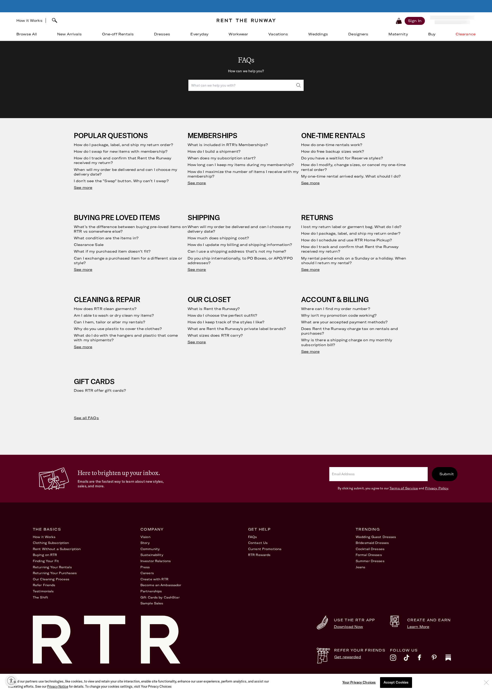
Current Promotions (264, 549)
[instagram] (397, 659)
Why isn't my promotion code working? (338, 315)
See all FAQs (86, 418)
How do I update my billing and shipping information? (240, 244)
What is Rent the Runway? (214, 308)
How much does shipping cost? (218, 238)
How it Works (29, 20)
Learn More (418, 626)
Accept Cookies (396, 682)
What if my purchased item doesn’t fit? (112, 251)
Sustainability (151, 555)
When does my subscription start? (221, 158)
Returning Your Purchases (55, 573)
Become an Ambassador (160, 585)
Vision (145, 537)
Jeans (360, 567)
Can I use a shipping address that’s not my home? (237, 251)
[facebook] (425, 659)
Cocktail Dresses (370, 549)
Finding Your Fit (46, 561)
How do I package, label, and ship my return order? (123, 144)
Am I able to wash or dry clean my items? (114, 315)
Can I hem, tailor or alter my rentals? (109, 322)
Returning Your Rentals (52, 567)
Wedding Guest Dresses (376, 537)
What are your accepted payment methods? (344, 322)
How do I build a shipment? (214, 151)
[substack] (452, 659)
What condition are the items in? (106, 238)
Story (145, 543)
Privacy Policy (436, 488)
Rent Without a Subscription (57, 549)
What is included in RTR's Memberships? (228, 144)
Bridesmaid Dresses (372, 543)
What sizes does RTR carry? (215, 335)
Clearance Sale (89, 244)
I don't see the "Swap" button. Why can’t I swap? (121, 181)
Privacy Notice (57, 686)
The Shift (40, 597)
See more (83, 187)
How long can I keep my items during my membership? (241, 164)
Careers (147, 573)
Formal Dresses (369, 555)
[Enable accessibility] (11, 681)
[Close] (486, 682)
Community (150, 549)
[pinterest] (438, 659)
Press (145, 567)
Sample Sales (151, 603)
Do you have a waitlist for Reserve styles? (342, 158)
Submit (446, 474)
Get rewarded (347, 657)
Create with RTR (154, 579)
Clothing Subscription (51, 543)
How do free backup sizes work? (332, 151)
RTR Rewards (259, 555)
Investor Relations (155, 561)
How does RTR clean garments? (105, 308)
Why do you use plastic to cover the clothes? (118, 328)
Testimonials (43, 591)
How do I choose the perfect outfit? (222, 315)
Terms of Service (403, 488)
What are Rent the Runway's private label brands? (237, 328)
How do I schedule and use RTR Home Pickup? (346, 240)
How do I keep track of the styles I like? (226, 322)
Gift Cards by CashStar (160, 597)
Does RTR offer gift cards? (100, 390)
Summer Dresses (370, 561)
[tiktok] (411, 659)
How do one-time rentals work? (331, 144)
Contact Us (258, 543)
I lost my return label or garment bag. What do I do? (351, 226)
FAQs (252, 537)
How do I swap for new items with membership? (120, 151)
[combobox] (129, 20)
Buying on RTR (45, 555)
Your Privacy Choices (359, 682)
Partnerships (151, 591)
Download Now (348, 626)
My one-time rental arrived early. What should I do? (351, 176)
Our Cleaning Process (51, 579)
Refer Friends (44, 585)
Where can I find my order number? (335, 308)
